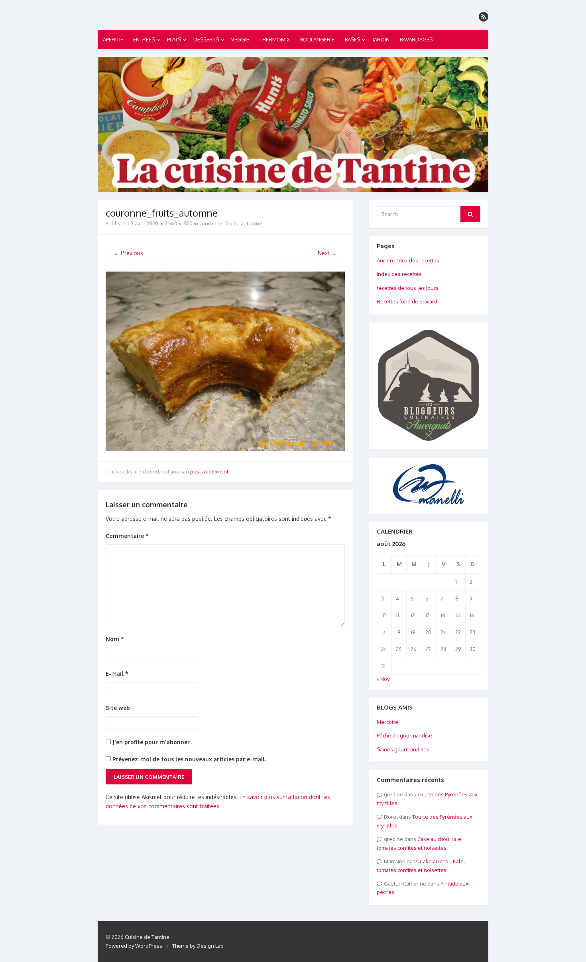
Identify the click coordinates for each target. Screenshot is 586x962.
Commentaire (127, 535)
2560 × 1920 (179, 223)
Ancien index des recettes (408, 260)
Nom (115, 638)
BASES (352, 39)
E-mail (117, 673)
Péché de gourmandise (404, 735)
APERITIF (113, 39)
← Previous (128, 253)
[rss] (483, 17)
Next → (327, 253)
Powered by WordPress (134, 945)
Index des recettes (399, 274)
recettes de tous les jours (408, 288)
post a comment (209, 471)
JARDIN (380, 39)
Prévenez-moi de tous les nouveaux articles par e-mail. (189, 759)
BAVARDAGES (416, 39)
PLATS (174, 39)
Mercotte (387, 722)
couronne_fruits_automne (230, 223)
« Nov (383, 679)
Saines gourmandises (403, 749)
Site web (118, 707)
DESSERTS (206, 39)
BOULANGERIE (317, 39)
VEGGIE (240, 39)
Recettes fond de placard (407, 301)
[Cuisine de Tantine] (293, 124)
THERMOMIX (275, 39)
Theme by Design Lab (198, 945)
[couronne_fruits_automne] (225, 448)
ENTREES (144, 39)
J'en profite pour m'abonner (150, 742)
